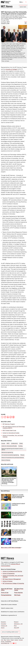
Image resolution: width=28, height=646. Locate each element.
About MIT (16, 627)
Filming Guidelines (6, 595)
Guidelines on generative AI (9, 615)
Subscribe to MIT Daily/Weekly (9, 601)
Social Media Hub (5, 643)
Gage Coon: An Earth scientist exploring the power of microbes (18, 496)
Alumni (2, 627)
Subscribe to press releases (9, 604)
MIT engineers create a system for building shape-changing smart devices (19, 522)
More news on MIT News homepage (11, 547)
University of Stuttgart (11, 69)
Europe (3, 443)
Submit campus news (7, 608)
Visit (2, 640)
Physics (22, 455)
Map (5, 640)
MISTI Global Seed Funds (9, 430)
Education (3, 622)
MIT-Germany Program (9, 424)
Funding (20, 446)
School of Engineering (8, 573)
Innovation (3, 623)
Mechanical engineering (7, 452)
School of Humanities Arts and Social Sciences (13, 457)
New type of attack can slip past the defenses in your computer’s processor (19, 514)
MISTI (8, 443)
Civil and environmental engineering (10, 455)
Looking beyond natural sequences (18, 504)
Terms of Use (4, 592)
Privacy (2, 641)
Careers (16, 640)
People (12, 640)
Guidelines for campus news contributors (12, 611)
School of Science (6, 460)
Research (16, 622)
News (15, 625)
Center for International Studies (11, 433)
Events (8, 640)
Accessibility (8, 641)
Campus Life (4, 625)
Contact (21, 640)
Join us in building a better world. (10, 632)
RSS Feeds (17, 595)
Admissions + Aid (18, 623)
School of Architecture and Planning (12, 571)
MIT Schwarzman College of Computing (13, 583)
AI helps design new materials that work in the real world (19, 540)
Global (21, 443)
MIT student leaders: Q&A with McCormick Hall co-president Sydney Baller (19, 531)
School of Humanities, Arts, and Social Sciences (13, 576)
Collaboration (14, 443)
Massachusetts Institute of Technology (10, 636)
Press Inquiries (18, 592)
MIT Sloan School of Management (12, 579)
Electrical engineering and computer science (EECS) (12, 449)
